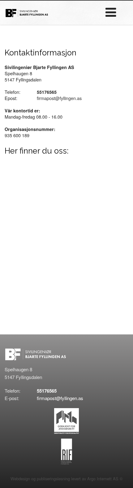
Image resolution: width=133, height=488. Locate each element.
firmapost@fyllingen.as (59, 98)
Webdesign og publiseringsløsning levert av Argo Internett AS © (66, 478)
